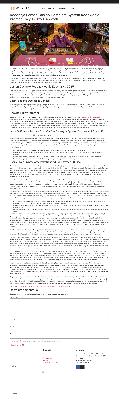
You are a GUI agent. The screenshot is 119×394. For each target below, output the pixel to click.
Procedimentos (61, 8)
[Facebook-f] (78, 367)
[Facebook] (102, 2)
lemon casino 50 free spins (37, 286)
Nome (12, 320)
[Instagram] (105, 2)
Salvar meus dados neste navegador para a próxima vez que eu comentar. (36, 341)
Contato (72, 8)
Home (43, 8)
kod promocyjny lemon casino (91, 117)
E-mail (12, 327)
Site (11, 334)
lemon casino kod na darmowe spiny (59, 286)
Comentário (14, 297)
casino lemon (23, 286)
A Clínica (51, 8)
